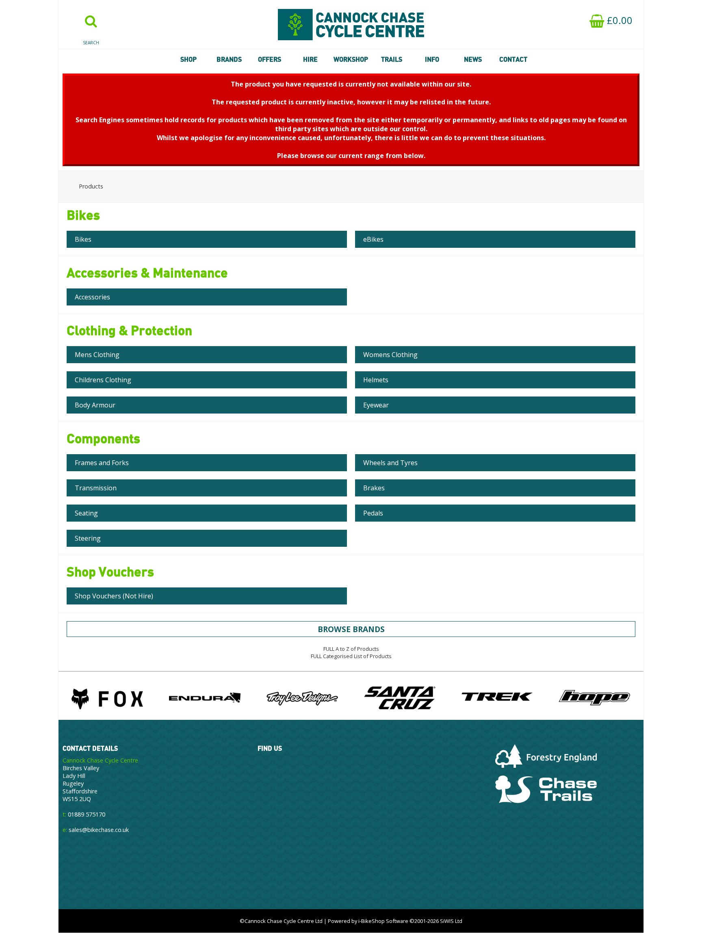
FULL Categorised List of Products (351, 656)
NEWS (473, 59)
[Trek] (497, 697)
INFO (432, 59)
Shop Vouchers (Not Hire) (114, 595)
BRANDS (229, 59)
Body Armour (95, 405)
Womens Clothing (390, 354)
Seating (86, 513)
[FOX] (107, 697)
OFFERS (269, 59)
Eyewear (376, 405)
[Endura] (204, 697)
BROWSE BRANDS (351, 629)
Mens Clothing (97, 354)
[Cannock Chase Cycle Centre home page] (351, 24)
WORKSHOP (351, 59)
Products (91, 186)
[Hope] (594, 697)
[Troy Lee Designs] (302, 697)
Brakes (374, 487)
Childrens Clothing (103, 379)
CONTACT (513, 59)
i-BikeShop (371, 921)
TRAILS (391, 59)
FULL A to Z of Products (351, 648)
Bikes (83, 239)
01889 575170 (86, 814)
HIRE (310, 59)
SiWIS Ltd (451, 921)
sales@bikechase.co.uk (99, 830)
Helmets (375, 379)
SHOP (188, 59)
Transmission (96, 487)
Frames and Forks (102, 462)
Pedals (373, 513)
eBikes (373, 239)
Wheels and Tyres (390, 462)
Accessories (92, 296)
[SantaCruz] (399, 697)
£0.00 (618, 20)
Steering (88, 538)
